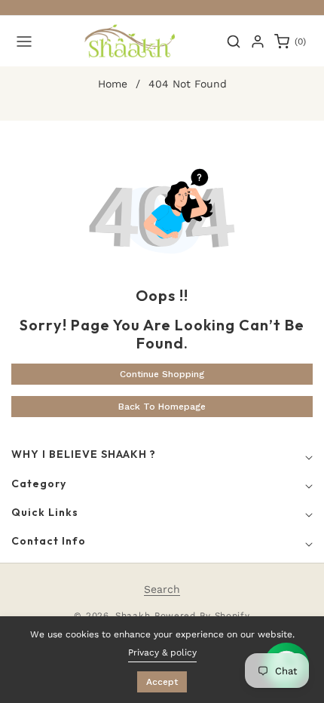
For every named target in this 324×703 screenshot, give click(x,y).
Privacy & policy (162, 652)
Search (162, 589)
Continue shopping (162, 374)
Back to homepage (162, 406)
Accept (162, 682)
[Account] (257, 41)
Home (112, 84)
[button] (24, 41)
